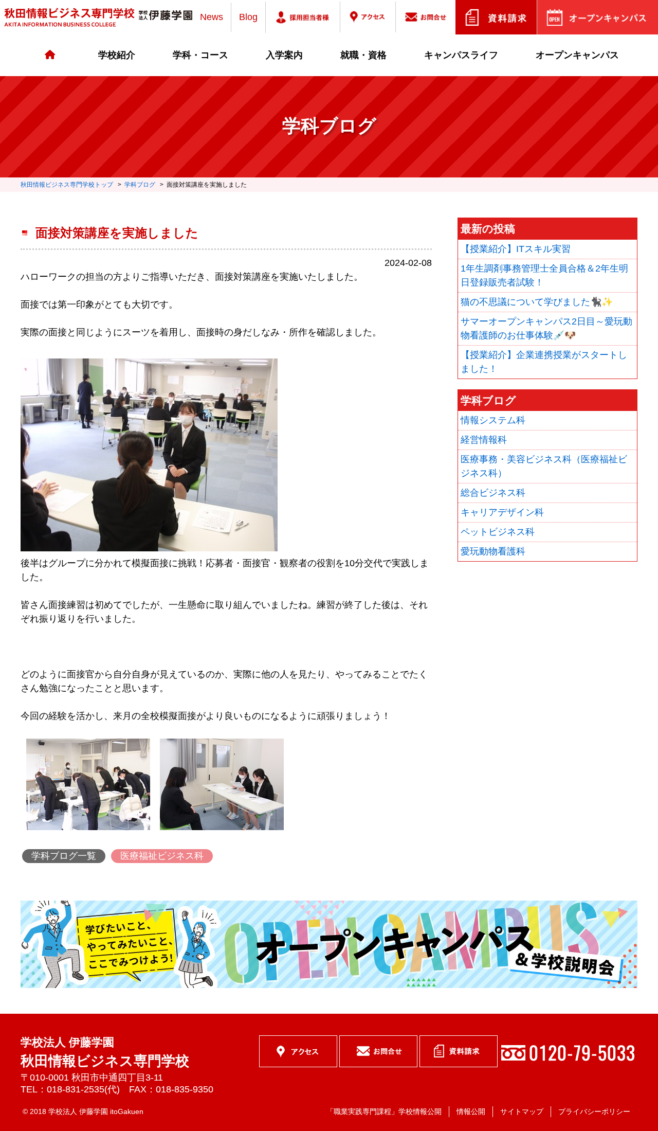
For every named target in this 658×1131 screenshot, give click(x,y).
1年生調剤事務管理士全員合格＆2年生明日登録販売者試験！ (544, 275)
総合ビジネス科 (493, 493)
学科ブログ (139, 184)
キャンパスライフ (461, 55)
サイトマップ (521, 1111)
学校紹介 (116, 55)
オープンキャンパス (577, 55)
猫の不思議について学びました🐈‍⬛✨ (537, 302)
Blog (248, 17)
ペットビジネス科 (498, 532)
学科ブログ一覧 (63, 856)
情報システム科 (493, 420)
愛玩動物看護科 (493, 551)
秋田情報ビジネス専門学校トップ (67, 184)
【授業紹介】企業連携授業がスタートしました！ (544, 362)
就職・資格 (363, 55)
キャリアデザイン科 (502, 512)
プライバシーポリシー (594, 1111)
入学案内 (284, 55)
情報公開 (470, 1111)
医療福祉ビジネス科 (162, 856)
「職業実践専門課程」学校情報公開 (384, 1111)
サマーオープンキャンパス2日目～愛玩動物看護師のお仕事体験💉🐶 (546, 328)
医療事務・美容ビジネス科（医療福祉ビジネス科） (544, 466)
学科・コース (200, 55)
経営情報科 (484, 440)
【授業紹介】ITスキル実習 (516, 249)
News (211, 17)
